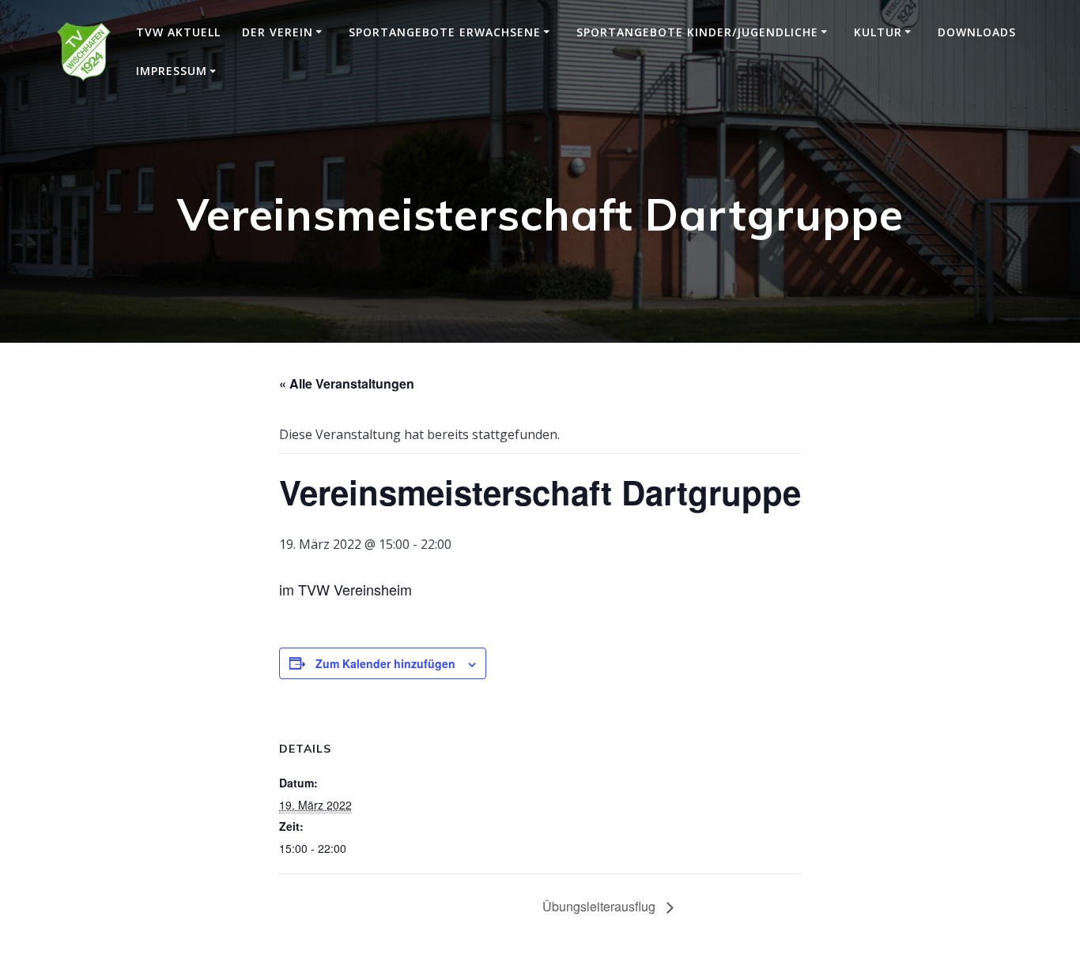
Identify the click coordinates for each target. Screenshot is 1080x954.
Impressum (171, 70)
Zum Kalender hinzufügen (385, 663)
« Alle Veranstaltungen (346, 383)
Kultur (878, 31)
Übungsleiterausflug (600, 906)
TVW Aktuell (178, 31)
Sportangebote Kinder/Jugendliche (697, 31)
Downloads (977, 31)
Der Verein (277, 31)
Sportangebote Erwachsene (445, 31)
